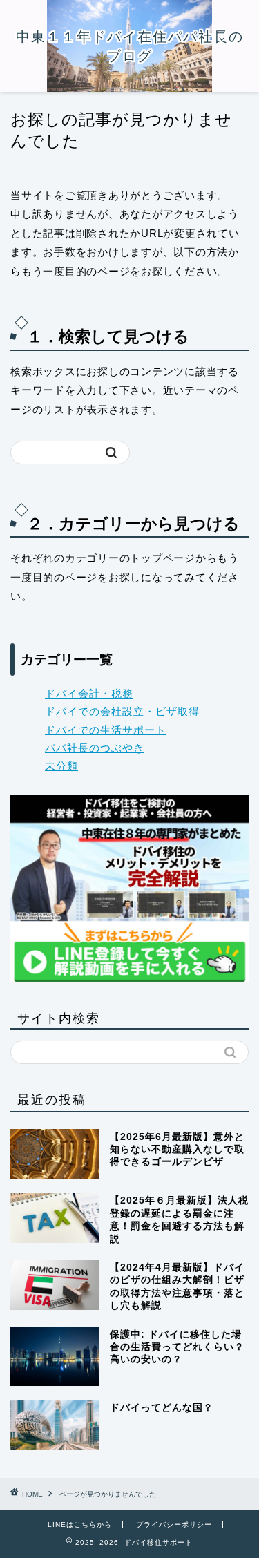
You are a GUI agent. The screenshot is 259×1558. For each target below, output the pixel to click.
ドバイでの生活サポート (105, 730)
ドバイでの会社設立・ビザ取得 (122, 711)
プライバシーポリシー (174, 1524)
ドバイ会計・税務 (89, 693)
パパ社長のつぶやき (94, 748)
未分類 (61, 766)
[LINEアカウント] (129, 888)
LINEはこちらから (80, 1524)
